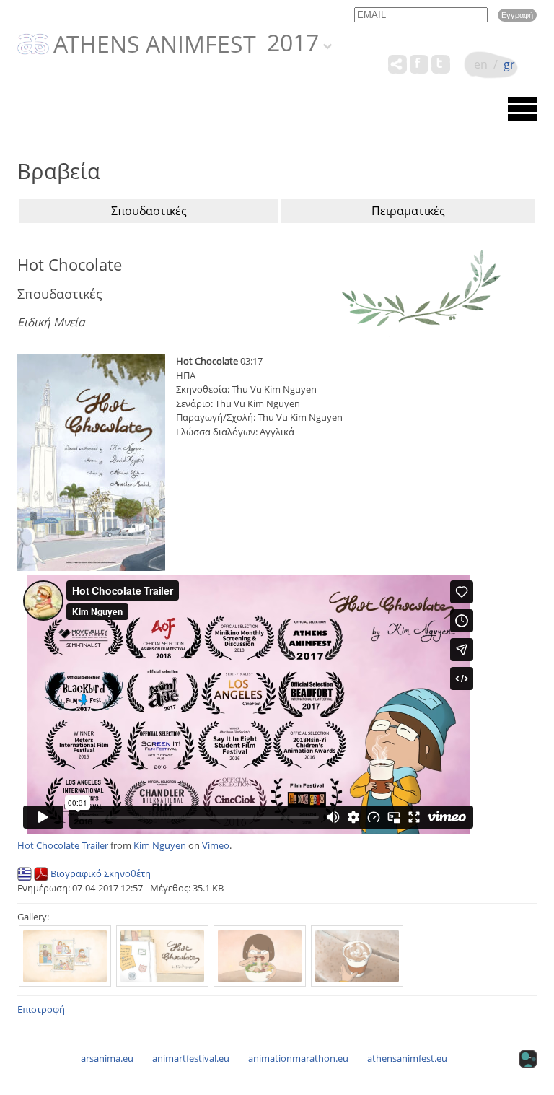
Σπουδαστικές (149, 211)
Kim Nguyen (159, 845)
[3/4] (260, 956)
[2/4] (162, 956)
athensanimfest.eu (407, 1058)
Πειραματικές (408, 211)
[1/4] (65, 956)
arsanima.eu (107, 1058)
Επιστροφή (41, 1009)
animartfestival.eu (190, 1058)
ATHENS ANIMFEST (154, 44)
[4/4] (357, 956)
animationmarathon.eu (298, 1058)
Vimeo (215, 845)
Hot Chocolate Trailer (62, 845)
